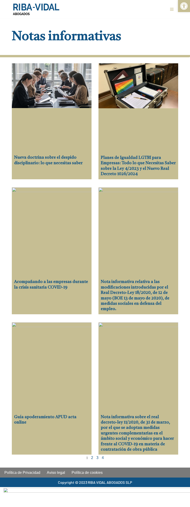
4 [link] (103, 458)
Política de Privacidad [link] (22, 473)
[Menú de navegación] (172, 9)
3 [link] (97, 458)
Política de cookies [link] (87, 473)
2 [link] (92, 458)
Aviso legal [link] (56, 473)
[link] (184, 6)
